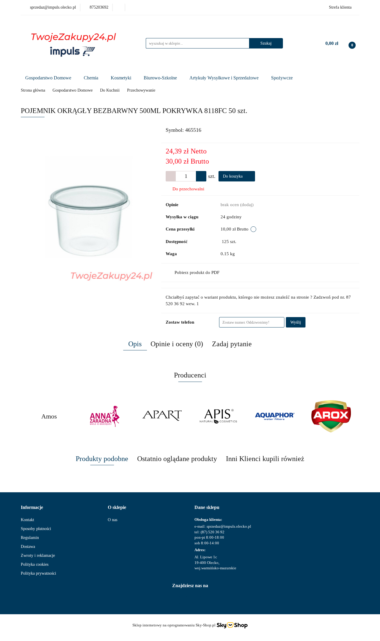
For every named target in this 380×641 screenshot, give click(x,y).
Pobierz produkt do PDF (197, 272)
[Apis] (218, 416)
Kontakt (27, 520)
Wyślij (295, 322)
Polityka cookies (34, 564)
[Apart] (162, 416)
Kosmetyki (121, 77)
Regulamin (30, 537)
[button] (32, 507)
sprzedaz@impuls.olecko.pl (229, 526)
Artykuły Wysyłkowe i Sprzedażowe (224, 77)
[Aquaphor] (274, 416)
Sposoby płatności (36, 528)
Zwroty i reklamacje (38, 555)
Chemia (91, 77)
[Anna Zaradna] (105, 416)
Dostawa (28, 546)
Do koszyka (233, 176)
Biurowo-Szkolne (161, 77)
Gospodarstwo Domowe (48, 77)
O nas (112, 520)
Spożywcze (282, 77)
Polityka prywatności (38, 573)
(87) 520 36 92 (212, 532)
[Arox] (331, 416)
